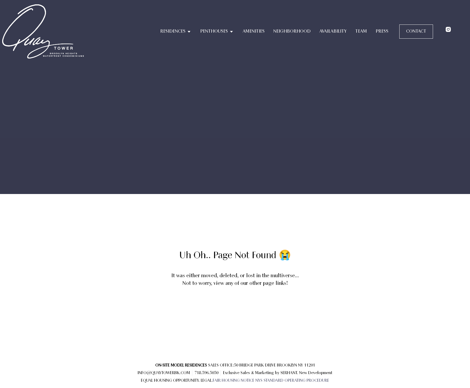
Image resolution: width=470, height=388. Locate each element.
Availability (333, 31)
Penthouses (214, 31)
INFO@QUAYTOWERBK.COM (164, 373)
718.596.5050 (206, 373)
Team (361, 31)
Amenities (254, 31)
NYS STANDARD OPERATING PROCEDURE (292, 380)
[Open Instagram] (448, 29)
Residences (172, 31)
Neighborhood (292, 31)
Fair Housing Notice (233, 380)
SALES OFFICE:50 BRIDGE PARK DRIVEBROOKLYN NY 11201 (235, 365)
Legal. (207, 380)
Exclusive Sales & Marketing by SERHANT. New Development (277, 373)
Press (382, 31)
